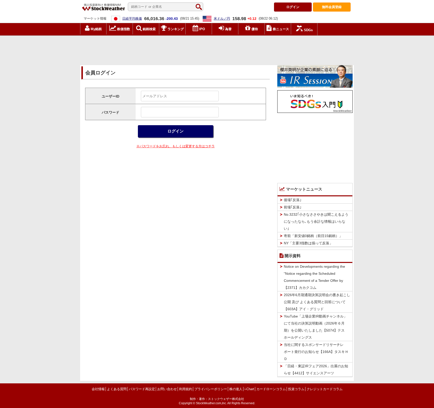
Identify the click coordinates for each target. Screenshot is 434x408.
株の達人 (235, 389)
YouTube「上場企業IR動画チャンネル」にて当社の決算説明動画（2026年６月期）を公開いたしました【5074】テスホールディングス (315, 326)
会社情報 (98, 389)
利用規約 (185, 389)
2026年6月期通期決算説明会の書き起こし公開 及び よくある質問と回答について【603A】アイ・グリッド (317, 302)
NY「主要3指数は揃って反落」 (308, 243)
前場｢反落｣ (292, 207)
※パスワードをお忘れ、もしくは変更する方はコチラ (175, 146)
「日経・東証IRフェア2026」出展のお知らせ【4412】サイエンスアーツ (316, 369)
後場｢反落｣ (292, 200)
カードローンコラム (271, 389)
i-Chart (249, 389)
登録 (332, 7)
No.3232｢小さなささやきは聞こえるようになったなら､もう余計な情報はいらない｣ (316, 221)
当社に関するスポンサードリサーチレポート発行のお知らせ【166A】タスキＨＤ (316, 352)
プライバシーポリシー (210, 389)
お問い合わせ (167, 389)
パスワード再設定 (142, 389)
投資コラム (296, 389)
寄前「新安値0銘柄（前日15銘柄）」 (313, 236)
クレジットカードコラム (325, 389)
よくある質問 (117, 389)
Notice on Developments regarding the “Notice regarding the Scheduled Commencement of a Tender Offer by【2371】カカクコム (314, 277)
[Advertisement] (217, 49)
